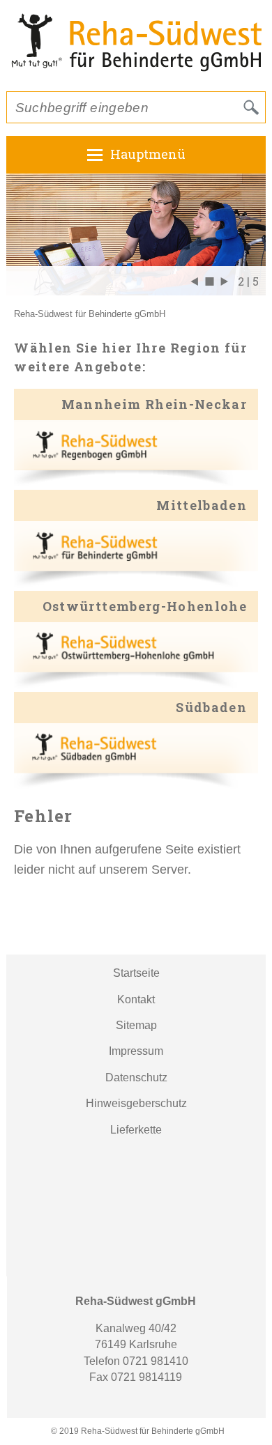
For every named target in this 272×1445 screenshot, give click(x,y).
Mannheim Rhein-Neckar (154, 404)
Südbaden (211, 707)
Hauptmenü (148, 154)
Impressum (136, 1051)
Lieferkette (136, 1130)
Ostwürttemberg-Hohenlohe (145, 606)
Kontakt (136, 999)
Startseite (136, 973)
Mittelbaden (201, 505)
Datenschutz (136, 1077)
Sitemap (136, 1025)
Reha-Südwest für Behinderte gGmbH (89, 314)
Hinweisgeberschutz (136, 1103)
